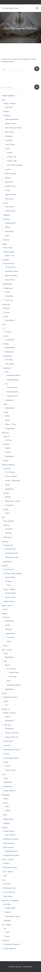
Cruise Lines (9, 300)
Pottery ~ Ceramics (8, 859)
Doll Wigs (8, 533)
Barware (7, 665)
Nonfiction (6, 219)
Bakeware (6, 308)
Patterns (7, 420)
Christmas (6, 617)
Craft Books (9, 359)
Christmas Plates (10, 267)
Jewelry (4, 693)
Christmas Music (10, 908)
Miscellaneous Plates (11, 271)
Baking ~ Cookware (9, 713)
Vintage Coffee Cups (11, 737)
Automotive (8, 107)
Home (5, 661)
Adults (7, 806)
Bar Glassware (11, 669)
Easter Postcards (10, 835)
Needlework (7, 368)
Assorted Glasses (14, 672)
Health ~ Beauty (7, 605)
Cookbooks (6, 115)
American (6, 436)
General (7, 149)
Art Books (8, 332)
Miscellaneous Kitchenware (11, 749)
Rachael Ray (9, 182)
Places (5, 815)
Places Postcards (8, 847)
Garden (5, 653)
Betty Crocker (9, 132)
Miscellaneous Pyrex (9, 888)
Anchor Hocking (10, 577)
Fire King (8, 581)
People (5, 803)
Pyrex (3, 880)
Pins (6, 705)
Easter (5, 645)
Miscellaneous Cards (11, 553)
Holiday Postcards (9, 831)
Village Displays (10, 633)
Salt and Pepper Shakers (10, 758)
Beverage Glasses (10, 593)
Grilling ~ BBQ (12, 161)
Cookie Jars (6, 745)
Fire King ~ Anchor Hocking (12, 573)
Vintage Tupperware (9, 948)
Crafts (3, 324)
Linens (4, 774)
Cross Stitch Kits (12, 387)
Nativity (7, 625)
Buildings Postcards (11, 851)
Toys (4, 928)
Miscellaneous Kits (12, 392)
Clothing (4, 244)
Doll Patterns (7, 537)
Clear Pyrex (7, 884)
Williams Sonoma (10, 194)
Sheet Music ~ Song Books (10, 900)
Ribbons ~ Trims (10, 424)
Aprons (5, 778)
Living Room (9, 505)
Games (7, 932)
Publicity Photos (8, 819)
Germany (8, 452)
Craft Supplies (9, 364)
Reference (6, 240)
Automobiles (9, 296)
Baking (7, 716)
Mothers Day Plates (11, 275)
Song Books (7, 920)
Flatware (7, 766)
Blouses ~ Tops (10, 255)
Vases (5, 876)
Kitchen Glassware (9, 601)
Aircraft (7, 292)
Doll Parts (6, 525)
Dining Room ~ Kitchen (12, 501)
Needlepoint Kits (12, 396)
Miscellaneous (9, 231)
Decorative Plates (8, 263)
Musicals (7, 912)
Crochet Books (9, 340)
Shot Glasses (12, 676)
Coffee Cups (7, 725)
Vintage (7, 190)
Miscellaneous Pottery (10, 867)
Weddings (6, 823)
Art (4, 328)
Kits (6, 384)
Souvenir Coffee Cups (12, 733)
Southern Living (10, 186)
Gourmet (8, 169)
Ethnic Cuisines (10, 144)
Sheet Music (7, 904)
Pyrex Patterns (7, 896)
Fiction (5, 203)
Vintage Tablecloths (9, 790)
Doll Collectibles (8, 521)
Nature (7, 235)
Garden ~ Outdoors (11, 476)
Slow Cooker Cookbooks (14, 165)
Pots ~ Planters (8, 871)
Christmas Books (10, 223)
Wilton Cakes (9, 199)
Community (8, 140)
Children (6, 111)
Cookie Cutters (8, 741)
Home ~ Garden (7, 650)
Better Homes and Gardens (13, 128)
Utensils (5, 762)
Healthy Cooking (10, 173)
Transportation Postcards (11, 855)
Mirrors (7, 485)
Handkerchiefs (7, 782)
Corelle (5, 316)
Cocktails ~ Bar (12, 156)
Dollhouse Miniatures (8, 465)
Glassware (5, 566)
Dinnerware (5, 433)
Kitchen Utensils (10, 770)
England (7, 448)
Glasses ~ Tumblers (9, 589)
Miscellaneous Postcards (10, 839)
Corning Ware (6, 304)
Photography (6, 795)
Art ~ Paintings (10, 472)
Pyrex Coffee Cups (9, 892)
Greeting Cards (8, 545)
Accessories (6, 468)
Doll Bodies (8, 529)
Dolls (3, 517)
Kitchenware (5, 709)
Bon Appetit (9, 136)
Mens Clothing (7, 248)
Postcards (4, 827)
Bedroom (8, 497)
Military (7, 227)
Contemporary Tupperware (11, 944)
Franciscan (8, 440)
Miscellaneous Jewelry (10, 697)
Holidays (4, 613)
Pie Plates (6, 754)
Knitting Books (10, 347)
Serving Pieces (9, 320)
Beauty (5, 609)
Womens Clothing (8, 252)
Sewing (5, 412)
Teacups (5, 460)
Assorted (9, 152)
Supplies (6, 509)
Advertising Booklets (11, 119)
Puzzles (7, 936)
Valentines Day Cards (11, 557)
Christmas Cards (10, 549)
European (6, 444)
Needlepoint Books (13, 379)
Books (3, 100)
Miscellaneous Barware (14, 685)
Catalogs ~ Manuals (9, 103)
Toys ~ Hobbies (6, 925)
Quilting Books (10, 408)
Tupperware (5, 940)
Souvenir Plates (10, 280)
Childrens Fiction (10, 211)
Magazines (6, 215)
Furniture (6, 493)
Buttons (7, 416)
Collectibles (5, 260)
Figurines (6, 863)
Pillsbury (8, 178)
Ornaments (8, 629)
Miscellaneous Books (13, 375)
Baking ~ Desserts (10, 123)
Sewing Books (9, 428)
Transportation (7, 288)
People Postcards (8, 843)
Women (5, 701)
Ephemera (5, 541)
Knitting (6, 344)
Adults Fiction (9, 206)
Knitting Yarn (9, 352)
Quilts (5, 404)
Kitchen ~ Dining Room (12, 480)
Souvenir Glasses (10, 597)
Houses (7, 513)
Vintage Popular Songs (12, 916)
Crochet (5, 336)
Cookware (6, 312)
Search (36, 87)
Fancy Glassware (8, 569)
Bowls (9, 585)
